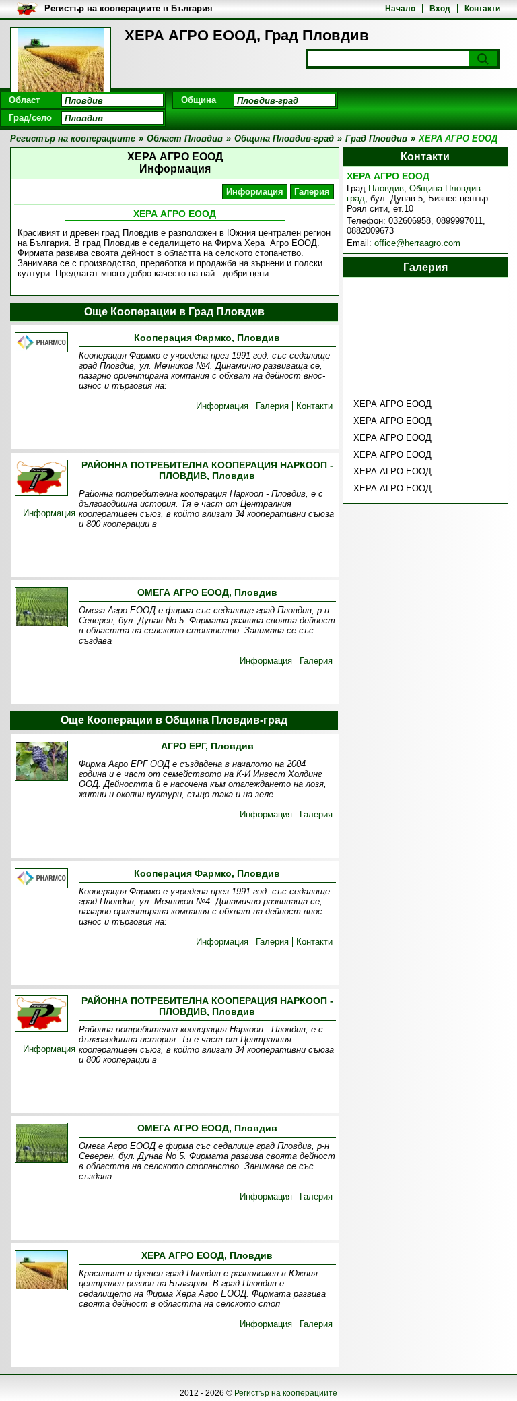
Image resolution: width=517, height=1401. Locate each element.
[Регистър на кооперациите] (60, 60)
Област (24, 100)
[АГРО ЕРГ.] (41, 762)
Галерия (312, 192)
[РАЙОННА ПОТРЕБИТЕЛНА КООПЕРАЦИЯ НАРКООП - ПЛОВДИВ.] (41, 479)
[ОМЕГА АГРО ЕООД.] (41, 608)
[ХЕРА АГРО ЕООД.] (41, 1271)
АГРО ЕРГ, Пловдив (207, 746)
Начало (400, 8)
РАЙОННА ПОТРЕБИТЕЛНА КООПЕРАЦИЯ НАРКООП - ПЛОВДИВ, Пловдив (207, 470)
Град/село (30, 118)
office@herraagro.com (417, 243)
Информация (254, 192)
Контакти (482, 8)
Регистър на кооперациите (285, 1393)
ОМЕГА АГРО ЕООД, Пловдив (207, 592)
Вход (439, 8)
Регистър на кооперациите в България (128, 8)
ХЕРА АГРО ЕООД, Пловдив (207, 1255)
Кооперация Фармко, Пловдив (207, 337)
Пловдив (386, 188)
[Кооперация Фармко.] (41, 343)
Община (198, 100)
